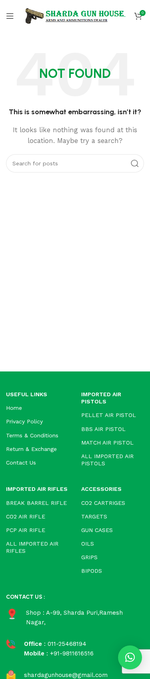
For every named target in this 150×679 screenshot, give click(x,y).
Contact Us (21, 462)
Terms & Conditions (32, 435)
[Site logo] (75, 15)
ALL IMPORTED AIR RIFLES (32, 547)
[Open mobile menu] (10, 16)
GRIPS (89, 557)
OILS (87, 543)
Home (14, 408)
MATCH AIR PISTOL (107, 442)
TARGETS (94, 516)
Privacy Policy (24, 421)
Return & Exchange (31, 449)
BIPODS (91, 571)
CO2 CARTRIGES (103, 503)
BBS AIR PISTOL (103, 429)
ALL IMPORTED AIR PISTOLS (107, 460)
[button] (130, 657)
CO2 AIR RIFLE (25, 516)
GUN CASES (97, 530)
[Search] (135, 163)
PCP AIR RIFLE (25, 530)
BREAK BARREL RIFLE (36, 503)
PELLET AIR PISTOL (108, 415)
